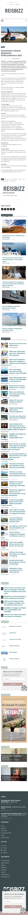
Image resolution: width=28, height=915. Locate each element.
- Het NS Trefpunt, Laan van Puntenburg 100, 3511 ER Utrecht (14, 815)
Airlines (2, 47)
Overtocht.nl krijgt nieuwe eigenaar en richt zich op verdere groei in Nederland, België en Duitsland (13, 283)
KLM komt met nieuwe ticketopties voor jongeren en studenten (17, 554)
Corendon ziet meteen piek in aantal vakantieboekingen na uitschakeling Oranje (12, 259)
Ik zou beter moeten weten (10, 777)
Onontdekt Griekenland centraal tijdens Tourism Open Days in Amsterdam (17, 465)
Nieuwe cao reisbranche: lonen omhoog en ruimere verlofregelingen (17, 393)
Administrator (12, 632)
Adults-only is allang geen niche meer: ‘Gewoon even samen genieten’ (17, 353)
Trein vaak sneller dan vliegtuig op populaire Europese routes (16, 519)
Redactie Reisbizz (16, 58)
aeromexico (7, 179)
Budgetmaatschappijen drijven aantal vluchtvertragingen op (16, 409)
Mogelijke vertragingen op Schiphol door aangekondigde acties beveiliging (15, 609)
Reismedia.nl (4, 867)
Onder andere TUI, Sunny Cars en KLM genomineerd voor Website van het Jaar (17, 511)
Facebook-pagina (8, 170)
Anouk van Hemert (5, 357)
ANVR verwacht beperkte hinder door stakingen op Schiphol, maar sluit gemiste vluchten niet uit (14, 603)
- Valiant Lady (11, 801)
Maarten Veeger (12, 389)
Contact (2, 826)
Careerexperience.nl (5, 876)
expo (24, 179)
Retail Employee (13, 652)
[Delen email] (11, 209)
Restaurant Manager (14, 645)
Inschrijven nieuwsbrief (6, 833)
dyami (20, 179)
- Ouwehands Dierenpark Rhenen (13, 807)
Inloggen (17, 4)
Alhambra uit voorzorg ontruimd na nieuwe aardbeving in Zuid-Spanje (17, 483)
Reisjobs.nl (3, 872)
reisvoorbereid (13, 181)
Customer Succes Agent (15, 639)
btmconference (14, 179)
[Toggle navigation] (2, 21)
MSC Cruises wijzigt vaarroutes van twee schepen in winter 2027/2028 (17, 371)
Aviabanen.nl (4, 869)
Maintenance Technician (15, 626)
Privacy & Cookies (5, 837)
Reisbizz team (4, 830)
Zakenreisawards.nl (5, 874)
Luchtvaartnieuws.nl (5, 860)
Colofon (3, 835)
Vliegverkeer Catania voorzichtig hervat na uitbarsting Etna (15, 570)
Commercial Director (14, 658)
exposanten (18, 116)
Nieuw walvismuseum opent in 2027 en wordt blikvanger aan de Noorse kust (17, 379)
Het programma (21, 98)
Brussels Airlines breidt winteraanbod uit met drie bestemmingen (17, 562)
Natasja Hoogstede (13, 347)
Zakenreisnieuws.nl (5, 863)
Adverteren (3, 828)
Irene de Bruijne (4, 367)
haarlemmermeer (4, 181)
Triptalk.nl (3, 865)
